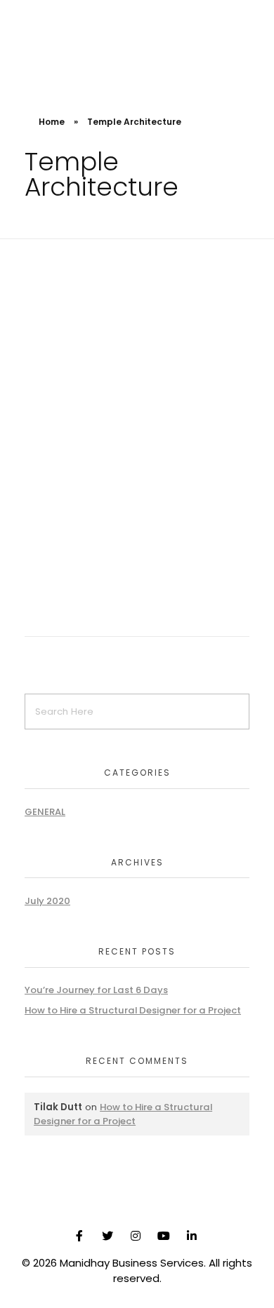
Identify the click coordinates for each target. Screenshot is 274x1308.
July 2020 (47, 901)
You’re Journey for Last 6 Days (96, 990)
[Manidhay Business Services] (49, 41)
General (45, 811)
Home (52, 122)
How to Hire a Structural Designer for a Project (133, 1010)
